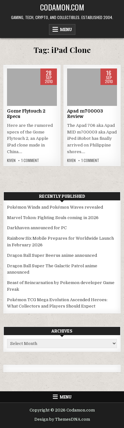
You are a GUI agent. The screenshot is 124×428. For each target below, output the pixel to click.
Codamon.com (62, 7)
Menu (66, 29)
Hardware (32, 88)
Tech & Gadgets (92, 95)
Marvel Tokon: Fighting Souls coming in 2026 (53, 217)
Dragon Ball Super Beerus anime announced (52, 255)
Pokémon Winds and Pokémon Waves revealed (55, 207)
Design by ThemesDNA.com (62, 419)
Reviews (91, 88)
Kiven (11, 160)
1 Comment (30, 160)
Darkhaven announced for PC (37, 227)
